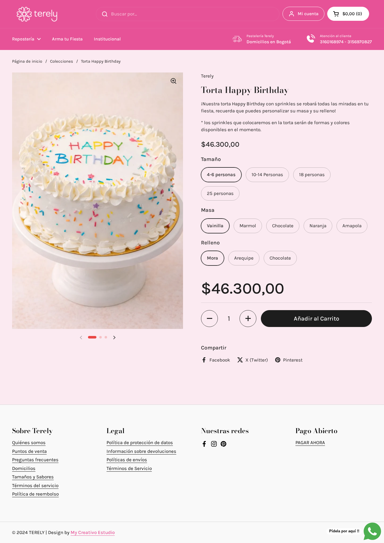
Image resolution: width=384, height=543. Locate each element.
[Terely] (37, 14)
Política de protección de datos (140, 442)
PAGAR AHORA (310, 442)
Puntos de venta (29, 451)
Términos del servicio (35, 485)
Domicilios (23, 468)
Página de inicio (27, 61)
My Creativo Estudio (93, 532)
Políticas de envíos (127, 459)
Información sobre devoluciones (141, 451)
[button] (348, 14)
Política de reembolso (35, 494)
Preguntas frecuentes (35, 459)
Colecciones (61, 61)
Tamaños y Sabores (33, 477)
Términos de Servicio (129, 468)
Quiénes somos (29, 442)
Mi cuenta (308, 13)
